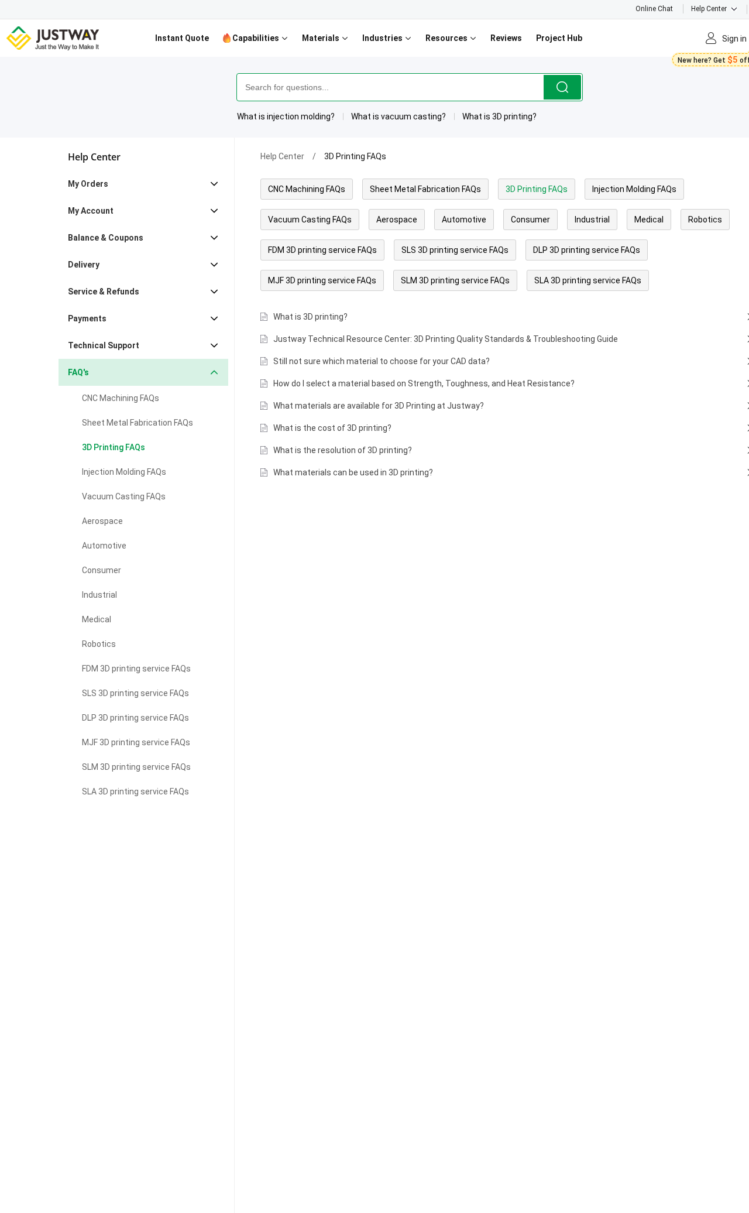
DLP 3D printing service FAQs (135, 717)
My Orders (88, 184)
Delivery (83, 264)
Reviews (506, 38)
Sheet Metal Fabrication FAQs (137, 422)
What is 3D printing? (499, 116)
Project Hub (559, 38)
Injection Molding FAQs (124, 472)
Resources (447, 38)
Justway (53, 38)
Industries (383, 38)
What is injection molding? (286, 116)
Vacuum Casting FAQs (124, 496)
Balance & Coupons (105, 237)
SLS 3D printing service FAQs (135, 693)
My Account (91, 210)
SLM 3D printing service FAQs (136, 767)
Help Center (709, 9)
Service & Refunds (103, 291)
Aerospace (102, 521)
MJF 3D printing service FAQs (136, 742)
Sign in (734, 38)
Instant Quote (182, 38)
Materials (321, 38)
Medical (96, 619)
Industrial (99, 594)
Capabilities (256, 38)
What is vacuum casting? (398, 116)
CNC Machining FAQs (120, 398)
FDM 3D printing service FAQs (136, 668)
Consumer (101, 570)
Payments (87, 318)
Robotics (99, 644)
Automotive (104, 545)
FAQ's (78, 372)
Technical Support (103, 345)
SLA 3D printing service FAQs (135, 791)
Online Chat (654, 9)
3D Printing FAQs (113, 447)
